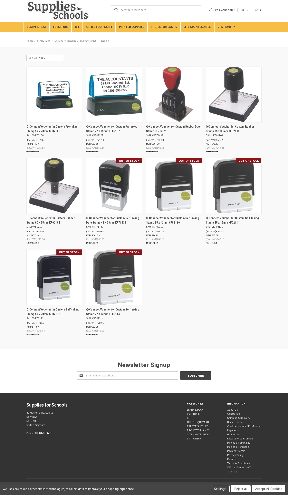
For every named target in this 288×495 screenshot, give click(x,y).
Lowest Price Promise (240, 438)
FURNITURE (60, 27)
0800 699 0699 (43, 433)
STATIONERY (226, 27)
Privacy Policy (235, 455)
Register (229, 10)
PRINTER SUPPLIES (131, 27)
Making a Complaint (238, 442)
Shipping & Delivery (238, 418)
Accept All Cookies (268, 489)
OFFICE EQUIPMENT (99, 27)
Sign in (217, 10)
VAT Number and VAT (239, 467)
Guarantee (233, 434)
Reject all (240, 489)
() (260, 10)
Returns (231, 459)
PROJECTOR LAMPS (164, 27)
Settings (220, 489)
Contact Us (233, 414)
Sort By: (33, 57)
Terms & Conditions (238, 463)
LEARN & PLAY (36, 27)
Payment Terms (236, 451)
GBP (243, 10)
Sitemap (232, 471)
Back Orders (234, 422)
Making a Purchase (238, 446)
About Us (232, 409)
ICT (77, 27)
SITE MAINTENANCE (197, 27)
